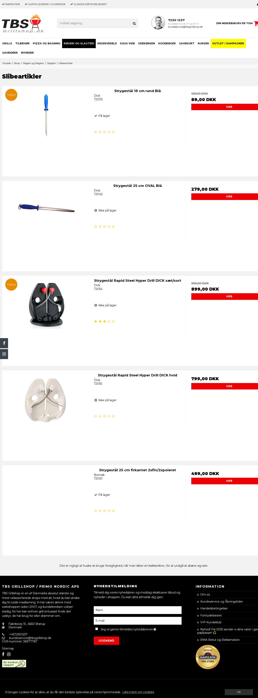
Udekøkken (146, 43)
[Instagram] (4, 354)
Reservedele (107, 43)
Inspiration (12, 4)
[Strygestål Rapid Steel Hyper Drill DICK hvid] (46, 414)
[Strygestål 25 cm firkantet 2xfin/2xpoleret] (46, 509)
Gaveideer (10, 52)
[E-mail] (137, 620)
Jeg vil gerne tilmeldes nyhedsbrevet (141, 628)
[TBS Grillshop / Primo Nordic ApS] (23, 23)
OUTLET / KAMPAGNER (228, 43)
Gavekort (187, 43)
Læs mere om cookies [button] (138, 692)
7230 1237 (176, 20)
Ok (239, 692)
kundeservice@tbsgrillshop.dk (185, 26)
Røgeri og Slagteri (79, 43)
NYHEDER (27, 52)
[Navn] (137, 610)
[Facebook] (4, 343)
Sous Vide (127, 43)
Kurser (203, 43)
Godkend (106, 640)
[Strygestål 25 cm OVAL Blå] (46, 224)
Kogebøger (167, 43)
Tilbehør (22, 43)
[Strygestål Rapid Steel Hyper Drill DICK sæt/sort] (46, 319)
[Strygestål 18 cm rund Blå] (46, 130)
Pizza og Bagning (46, 43)
